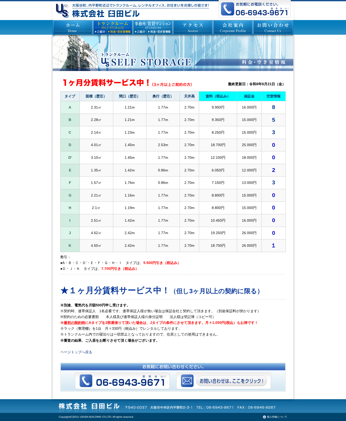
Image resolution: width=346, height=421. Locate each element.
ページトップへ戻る (76, 352)
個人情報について (277, 416)
